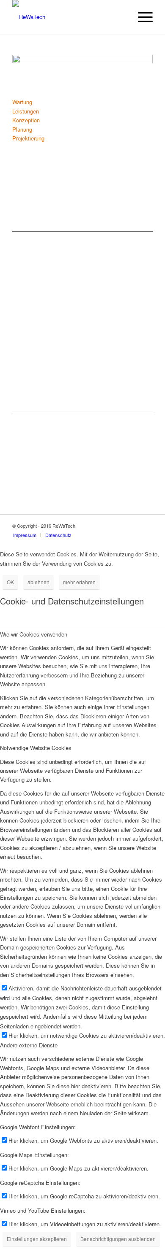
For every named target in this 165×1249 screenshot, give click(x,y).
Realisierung (32, 89)
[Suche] (121, 17)
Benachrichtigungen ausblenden (118, 1238)
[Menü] (141, 17)
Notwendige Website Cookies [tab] (36, 748)
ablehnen (39, 581)
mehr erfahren (79, 581)
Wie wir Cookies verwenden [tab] (33, 634)
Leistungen (25, 111)
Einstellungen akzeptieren (37, 1238)
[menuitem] (121, 17)
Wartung (22, 102)
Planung (22, 129)
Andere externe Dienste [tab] (29, 1045)
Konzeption (26, 120)
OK (10, 581)
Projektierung (28, 138)
